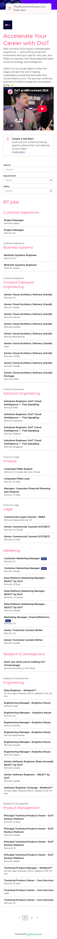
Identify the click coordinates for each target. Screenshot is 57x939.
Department (9, 176)
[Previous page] (19, 918)
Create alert (18, 152)
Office (6, 186)
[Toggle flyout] (51, 180)
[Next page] (37, 918)
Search (6, 165)
